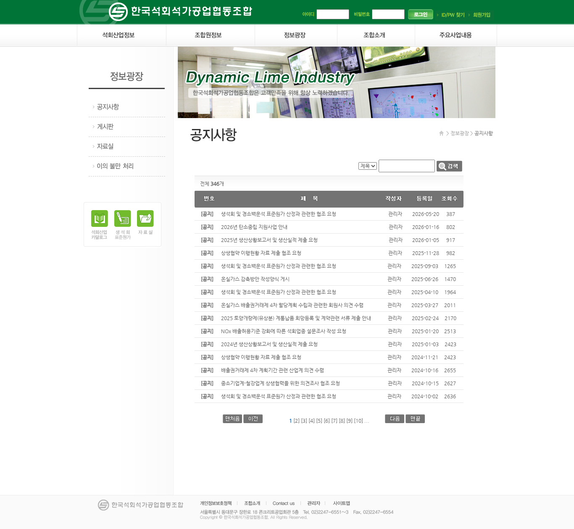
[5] (319, 421)
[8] (342, 421)
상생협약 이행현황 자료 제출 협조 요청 (261, 253)
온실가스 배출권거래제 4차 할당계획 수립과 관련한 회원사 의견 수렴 (292, 305)
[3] (304, 421)
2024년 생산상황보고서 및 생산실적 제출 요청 (269, 344)
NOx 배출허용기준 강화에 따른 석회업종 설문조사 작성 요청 (283, 331)
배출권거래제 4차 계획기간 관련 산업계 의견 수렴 (272, 370)
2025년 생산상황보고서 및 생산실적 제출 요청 (269, 240)
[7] (334, 421)
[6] (327, 421)
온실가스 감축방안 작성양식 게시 (255, 279)
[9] (349, 421)
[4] (311, 421)
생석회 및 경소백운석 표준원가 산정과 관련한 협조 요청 (278, 214)
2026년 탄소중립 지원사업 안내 (254, 227)
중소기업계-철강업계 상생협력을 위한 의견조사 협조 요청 (280, 383)
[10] (358, 421)
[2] (296, 421)
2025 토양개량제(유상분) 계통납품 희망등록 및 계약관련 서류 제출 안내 (296, 318)
